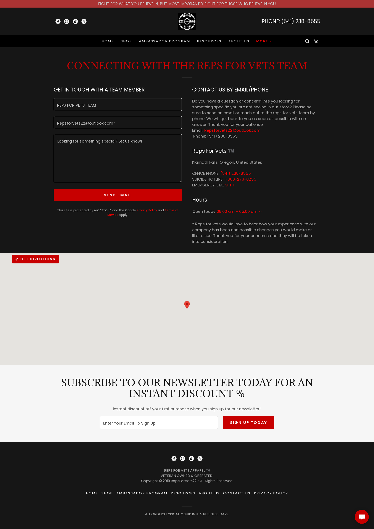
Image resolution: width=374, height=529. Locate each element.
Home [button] (92, 493)
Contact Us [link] (236, 493)
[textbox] (118, 104)
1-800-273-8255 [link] (240, 179)
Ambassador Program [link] (164, 41)
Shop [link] (126, 41)
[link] (58, 21)
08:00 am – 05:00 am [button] (237, 211)
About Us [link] (238, 41)
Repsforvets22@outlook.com (232, 130)
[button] (264, 41)
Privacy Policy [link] (147, 210)
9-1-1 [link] (229, 185)
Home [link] (108, 41)
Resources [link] (209, 41)
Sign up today (248, 422)
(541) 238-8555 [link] (300, 21)
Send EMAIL (118, 195)
